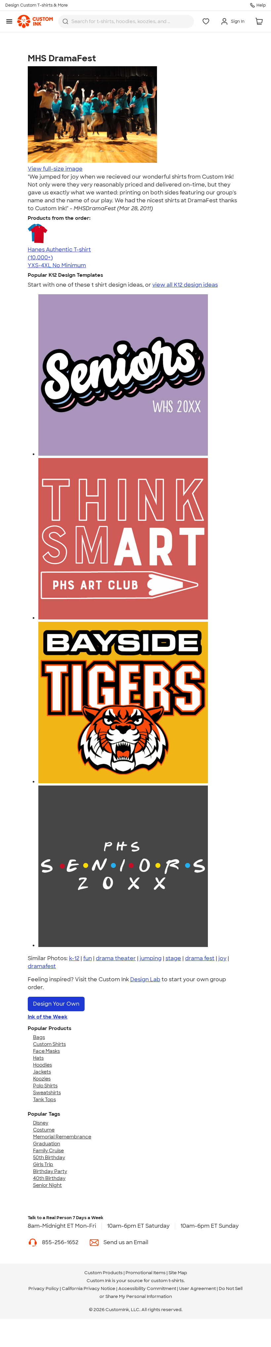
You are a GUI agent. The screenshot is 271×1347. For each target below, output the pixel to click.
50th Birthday (49, 1158)
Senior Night (47, 1185)
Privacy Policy (43, 1288)
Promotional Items (146, 1272)
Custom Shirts (49, 1044)
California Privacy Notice (88, 1288)
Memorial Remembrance (62, 1137)
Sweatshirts (47, 1093)
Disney (40, 1123)
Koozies (42, 1079)
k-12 (74, 958)
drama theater (116, 958)
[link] (35, 21)
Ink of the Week (47, 1017)
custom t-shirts (167, 1280)
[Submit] (65, 21)
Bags (39, 1037)
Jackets (42, 1072)
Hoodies (42, 1065)
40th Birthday (49, 1178)
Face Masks (46, 1051)
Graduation (46, 1144)
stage (173, 958)
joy (222, 958)
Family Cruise (48, 1151)
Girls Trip (43, 1164)
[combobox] (126, 21)
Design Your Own (56, 1003)
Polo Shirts (45, 1086)
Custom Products (103, 1272)
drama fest (199, 958)
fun (87, 958)
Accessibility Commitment (147, 1288)
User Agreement (197, 1288)
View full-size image (55, 168)
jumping (151, 958)
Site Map (178, 1272)
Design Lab (145, 979)
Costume (44, 1130)
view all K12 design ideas (185, 284)
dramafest (42, 966)
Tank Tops (44, 1100)
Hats (38, 1058)
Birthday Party (50, 1171)
